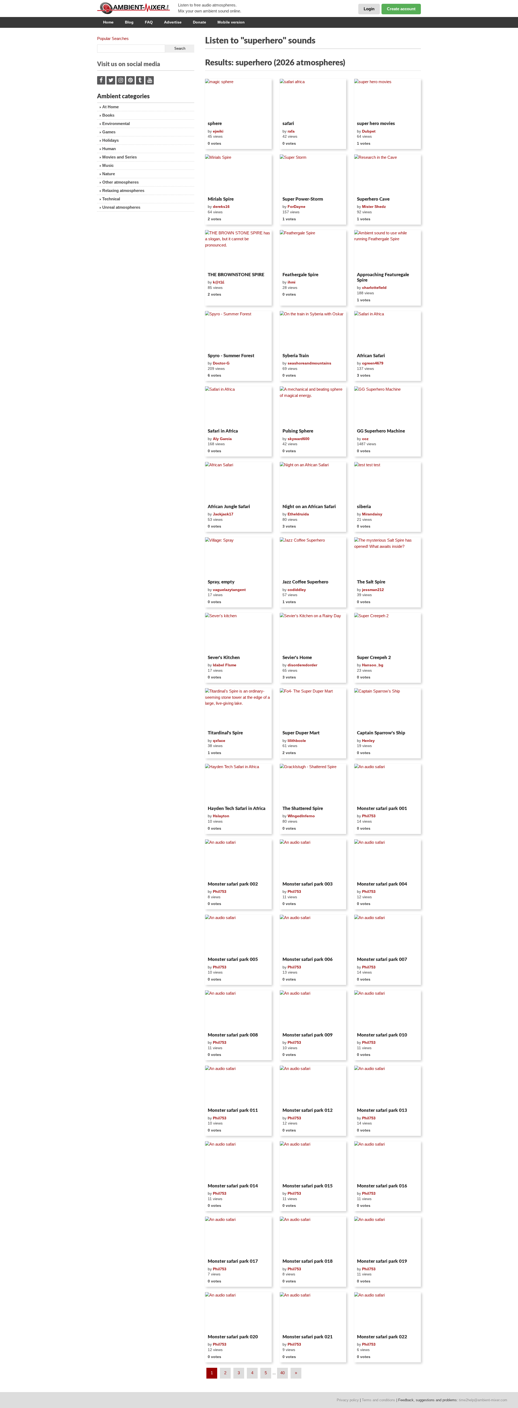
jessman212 (373, 589)
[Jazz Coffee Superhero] (313, 557)
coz (365, 439)
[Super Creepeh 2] (387, 633)
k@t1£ (218, 282)
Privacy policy (348, 1400)
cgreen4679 (372, 363)
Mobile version (231, 22)
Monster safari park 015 (307, 1186)
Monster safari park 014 (233, 1186)
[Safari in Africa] (387, 331)
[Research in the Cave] (387, 174)
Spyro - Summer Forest (231, 355)
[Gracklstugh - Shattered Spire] (313, 784)
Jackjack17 (223, 514)
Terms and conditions (378, 1400)
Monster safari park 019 (382, 1261)
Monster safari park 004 (382, 884)
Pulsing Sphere (297, 431)
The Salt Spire (371, 582)
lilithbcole (297, 740)
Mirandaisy (372, 514)
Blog (129, 22)
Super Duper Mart (301, 733)
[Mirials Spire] (238, 174)
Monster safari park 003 (307, 884)
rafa (291, 131)
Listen (218, 112)
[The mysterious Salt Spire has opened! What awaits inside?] (387, 557)
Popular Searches (113, 38)
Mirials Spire (221, 199)
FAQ (149, 22)
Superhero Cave (373, 199)
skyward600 (298, 439)
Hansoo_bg (372, 665)
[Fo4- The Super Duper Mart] (313, 708)
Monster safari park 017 (233, 1261)
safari (288, 123)
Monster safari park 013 (382, 1110)
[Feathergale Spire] (313, 250)
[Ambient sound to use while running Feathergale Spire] (387, 250)
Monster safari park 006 (307, 959)
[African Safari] (238, 482)
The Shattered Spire (302, 808)
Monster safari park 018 (307, 1261)
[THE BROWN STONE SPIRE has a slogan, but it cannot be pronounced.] (238, 250)
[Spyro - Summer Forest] (238, 331)
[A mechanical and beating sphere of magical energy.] (313, 406)
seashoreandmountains (309, 363)
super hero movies (376, 123)
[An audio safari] (387, 784)
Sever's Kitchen (224, 657)
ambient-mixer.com (137, 8)
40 (282, 1372)
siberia (364, 506)
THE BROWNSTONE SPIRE (236, 274)
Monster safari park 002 (233, 884)
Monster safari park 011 (233, 1110)
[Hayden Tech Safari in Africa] (238, 784)
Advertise (173, 22)
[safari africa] (313, 99)
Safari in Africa (223, 431)
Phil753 (369, 816)
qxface (219, 740)
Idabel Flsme (224, 665)
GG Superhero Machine (381, 431)
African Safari (371, 355)
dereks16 (221, 206)
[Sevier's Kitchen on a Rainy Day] (313, 633)
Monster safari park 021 (307, 1337)
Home (108, 22)
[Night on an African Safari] (313, 482)
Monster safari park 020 (233, 1337)
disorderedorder (302, 665)
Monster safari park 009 (307, 1035)
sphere (215, 123)
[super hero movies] (387, 99)
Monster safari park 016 (382, 1186)
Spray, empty (221, 582)
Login (369, 8)
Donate (199, 22)
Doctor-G (221, 363)
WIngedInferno (301, 816)
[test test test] (387, 482)
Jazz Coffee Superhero (305, 582)
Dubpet (369, 131)
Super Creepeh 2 (374, 657)
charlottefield (374, 287)
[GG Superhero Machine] (387, 406)
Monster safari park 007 (382, 959)
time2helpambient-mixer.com (483, 1400)
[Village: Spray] (238, 557)
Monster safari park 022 (382, 1337)
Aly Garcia (222, 439)
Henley (368, 740)
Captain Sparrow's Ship (381, 733)
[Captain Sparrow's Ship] (387, 708)
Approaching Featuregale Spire (383, 277)
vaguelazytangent (229, 589)
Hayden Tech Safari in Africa (236, 808)
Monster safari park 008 (233, 1035)
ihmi (291, 282)
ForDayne (296, 206)
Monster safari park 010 (382, 1035)
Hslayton (221, 816)
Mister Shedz (374, 206)
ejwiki (218, 131)
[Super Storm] (313, 174)
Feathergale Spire (300, 274)
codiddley (297, 589)
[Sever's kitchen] (238, 633)
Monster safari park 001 (382, 808)
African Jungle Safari (229, 506)
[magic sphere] (238, 99)
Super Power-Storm (302, 199)
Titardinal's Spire (225, 733)
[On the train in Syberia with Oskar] (313, 331)
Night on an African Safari (309, 506)
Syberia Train (295, 355)
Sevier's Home (297, 657)
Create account (401, 8)
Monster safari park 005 (233, 959)
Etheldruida (298, 514)
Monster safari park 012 (307, 1110)
